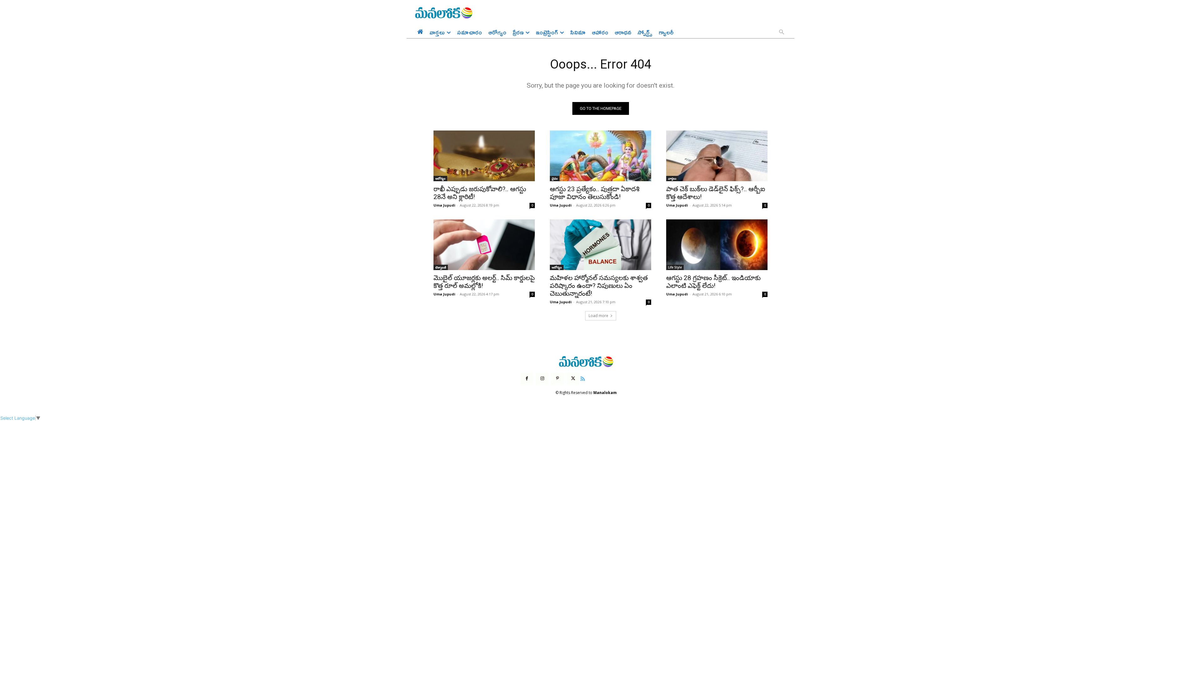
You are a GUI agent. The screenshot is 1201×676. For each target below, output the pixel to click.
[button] (781, 32)
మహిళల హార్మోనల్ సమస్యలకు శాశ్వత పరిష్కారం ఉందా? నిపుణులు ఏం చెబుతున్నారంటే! (599, 285)
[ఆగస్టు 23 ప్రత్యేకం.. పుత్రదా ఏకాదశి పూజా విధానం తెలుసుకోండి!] (600, 156)
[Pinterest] (557, 378)
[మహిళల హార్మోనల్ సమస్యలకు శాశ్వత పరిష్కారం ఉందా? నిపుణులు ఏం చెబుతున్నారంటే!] (600, 244)
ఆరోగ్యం (440, 178)
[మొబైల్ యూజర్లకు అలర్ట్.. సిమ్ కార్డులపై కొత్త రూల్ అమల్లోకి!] (484, 244)
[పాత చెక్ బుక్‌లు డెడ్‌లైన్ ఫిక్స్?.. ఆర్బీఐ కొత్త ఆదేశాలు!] (717, 156)
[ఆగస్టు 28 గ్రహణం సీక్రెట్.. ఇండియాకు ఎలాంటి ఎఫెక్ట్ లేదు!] (717, 244)
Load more (598, 315)
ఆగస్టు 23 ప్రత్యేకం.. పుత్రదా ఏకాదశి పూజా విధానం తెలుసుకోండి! (595, 193)
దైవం (555, 178)
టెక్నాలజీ (440, 267)
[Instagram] (542, 378)
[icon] (582, 378)
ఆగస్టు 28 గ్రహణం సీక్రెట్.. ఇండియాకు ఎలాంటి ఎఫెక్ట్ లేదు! (713, 281)
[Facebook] (527, 378)
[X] (573, 378)
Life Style (675, 267)
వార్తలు (672, 178)
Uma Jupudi (444, 205)
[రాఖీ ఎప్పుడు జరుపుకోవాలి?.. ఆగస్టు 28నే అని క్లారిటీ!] (484, 156)
